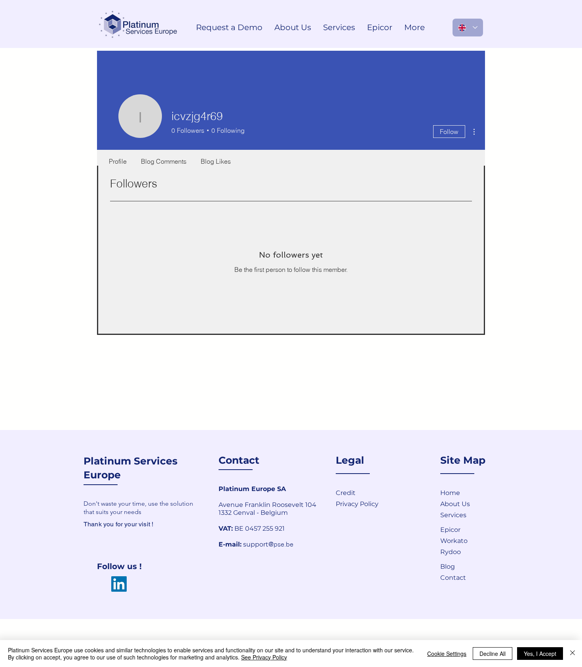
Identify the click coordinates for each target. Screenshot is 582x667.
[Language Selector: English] (468, 27)
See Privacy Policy (264, 657)
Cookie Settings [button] (446, 653)
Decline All (492, 653)
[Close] (572, 653)
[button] (468, 577)
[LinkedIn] (119, 584)
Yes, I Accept (540, 653)
